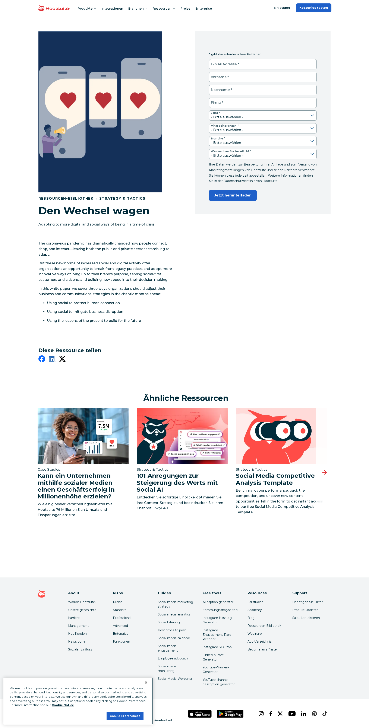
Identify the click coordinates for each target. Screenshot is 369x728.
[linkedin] (52, 359)
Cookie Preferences (125, 715)
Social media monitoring (167, 668)
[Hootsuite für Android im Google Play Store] (230, 714)
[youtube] (291, 713)
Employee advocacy (173, 658)
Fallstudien (255, 602)
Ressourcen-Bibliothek (66, 198)
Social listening (169, 622)
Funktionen (121, 641)
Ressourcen (162, 8)
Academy (254, 610)
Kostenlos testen (313, 8)
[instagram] (260, 713)
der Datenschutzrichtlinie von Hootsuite (248, 181)
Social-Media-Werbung (175, 679)
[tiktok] (324, 713)
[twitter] (62, 359)
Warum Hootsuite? (82, 602)
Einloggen (282, 8)
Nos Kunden (77, 634)
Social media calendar (174, 638)
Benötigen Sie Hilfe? (307, 602)
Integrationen (112, 8)
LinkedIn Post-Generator (214, 657)
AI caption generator (218, 602)
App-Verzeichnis (259, 641)
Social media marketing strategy (175, 604)
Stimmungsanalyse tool (220, 610)
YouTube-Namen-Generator (216, 669)
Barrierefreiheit (160, 720)
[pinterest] (313, 713)
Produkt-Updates (305, 610)
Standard (119, 610)
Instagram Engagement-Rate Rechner (217, 634)
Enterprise (203, 8)
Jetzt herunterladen (233, 195)
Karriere (74, 618)
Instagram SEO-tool (217, 647)
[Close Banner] (146, 682)
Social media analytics (174, 614)
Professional (122, 618)
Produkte (85, 8)
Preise (185, 8)
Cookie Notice (63, 705)
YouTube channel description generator (219, 682)
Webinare (254, 634)
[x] (279, 713)
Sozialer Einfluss (80, 649)
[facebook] (41, 359)
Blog (251, 618)
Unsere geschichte (82, 610)
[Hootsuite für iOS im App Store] (199, 714)
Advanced (120, 626)
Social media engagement (168, 648)
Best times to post (172, 630)
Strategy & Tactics (122, 198)
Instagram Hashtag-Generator (218, 620)
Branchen (136, 8)
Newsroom (76, 641)
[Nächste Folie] (324, 472)
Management (78, 626)
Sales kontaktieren (306, 618)
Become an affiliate (262, 649)
